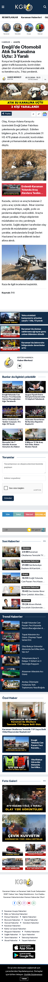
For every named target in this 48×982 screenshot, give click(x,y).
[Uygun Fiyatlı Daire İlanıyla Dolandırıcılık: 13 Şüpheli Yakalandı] (35, 387)
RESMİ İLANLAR (10, 17)
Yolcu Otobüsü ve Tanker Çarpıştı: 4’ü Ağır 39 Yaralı (11, 422)
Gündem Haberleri (31, 923)
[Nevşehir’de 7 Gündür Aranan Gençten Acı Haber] (12, 435)
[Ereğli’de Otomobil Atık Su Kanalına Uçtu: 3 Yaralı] (24, 96)
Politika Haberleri (32, 932)
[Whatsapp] (33, 903)
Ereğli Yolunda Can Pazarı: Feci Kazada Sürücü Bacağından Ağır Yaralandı (33, 580)
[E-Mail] (19, 366)
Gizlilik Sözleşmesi (33, 974)
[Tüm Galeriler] (44, 781)
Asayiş (16, 42)
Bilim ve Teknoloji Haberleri (15, 914)
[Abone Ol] (44, 114)
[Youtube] (29, 903)
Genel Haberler (31, 920)
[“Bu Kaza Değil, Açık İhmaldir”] (12, 864)
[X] (19, 903)
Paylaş (8, 114)
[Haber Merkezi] (8, 362)
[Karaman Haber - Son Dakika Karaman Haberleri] (24, 7)
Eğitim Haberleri (29, 917)
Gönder (8, 498)
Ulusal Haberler (11, 940)
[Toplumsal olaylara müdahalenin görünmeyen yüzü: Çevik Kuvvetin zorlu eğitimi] (24, 828)
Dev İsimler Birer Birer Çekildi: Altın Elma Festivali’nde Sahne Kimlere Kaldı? (33, 593)
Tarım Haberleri (10, 938)
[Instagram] (24, 903)
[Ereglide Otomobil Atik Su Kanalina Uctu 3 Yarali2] (24, 165)
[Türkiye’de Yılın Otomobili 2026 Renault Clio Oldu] (12, 850)
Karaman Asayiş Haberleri (15, 911)
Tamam (24, 979)
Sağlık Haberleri (11, 935)
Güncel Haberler (11, 923)
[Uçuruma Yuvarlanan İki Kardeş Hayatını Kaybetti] (35, 412)
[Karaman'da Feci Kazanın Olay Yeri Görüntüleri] (35, 864)
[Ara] (44, 7)
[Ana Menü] (3, 7)
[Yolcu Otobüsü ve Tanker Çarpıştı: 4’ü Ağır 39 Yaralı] (12, 412)
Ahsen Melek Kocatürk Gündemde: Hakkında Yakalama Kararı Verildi (32, 606)
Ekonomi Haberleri (12, 920)
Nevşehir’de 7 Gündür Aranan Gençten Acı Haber (11, 444)
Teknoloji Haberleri (30, 938)
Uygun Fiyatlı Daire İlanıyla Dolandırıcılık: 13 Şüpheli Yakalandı (35, 397)
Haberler (6, 42)
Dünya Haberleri (11, 917)
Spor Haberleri (28, 935)
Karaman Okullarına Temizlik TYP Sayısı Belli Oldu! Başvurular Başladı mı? (32, 554)
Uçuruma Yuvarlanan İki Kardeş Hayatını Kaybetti (34, 422)
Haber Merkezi (25, 360)
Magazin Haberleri (12, 932)
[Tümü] (44, 541)
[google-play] (24, 956)
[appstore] (24, 948)
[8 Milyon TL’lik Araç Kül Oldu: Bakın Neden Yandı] (35, 435)
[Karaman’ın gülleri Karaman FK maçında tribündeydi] (35, 850)
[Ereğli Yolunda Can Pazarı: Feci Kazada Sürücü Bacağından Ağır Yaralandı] (12, 387)
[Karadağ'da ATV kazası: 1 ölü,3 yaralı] (24, 798)
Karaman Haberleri (31, 17)
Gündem (26, 548)
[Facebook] (14, 903)
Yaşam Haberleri (29, 940)
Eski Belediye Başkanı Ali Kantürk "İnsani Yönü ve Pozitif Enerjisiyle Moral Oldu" (32, 567)
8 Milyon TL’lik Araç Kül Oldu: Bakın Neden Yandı (34, 444)
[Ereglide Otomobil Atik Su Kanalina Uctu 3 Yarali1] (24, 262)
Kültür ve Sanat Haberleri (15, 929)
